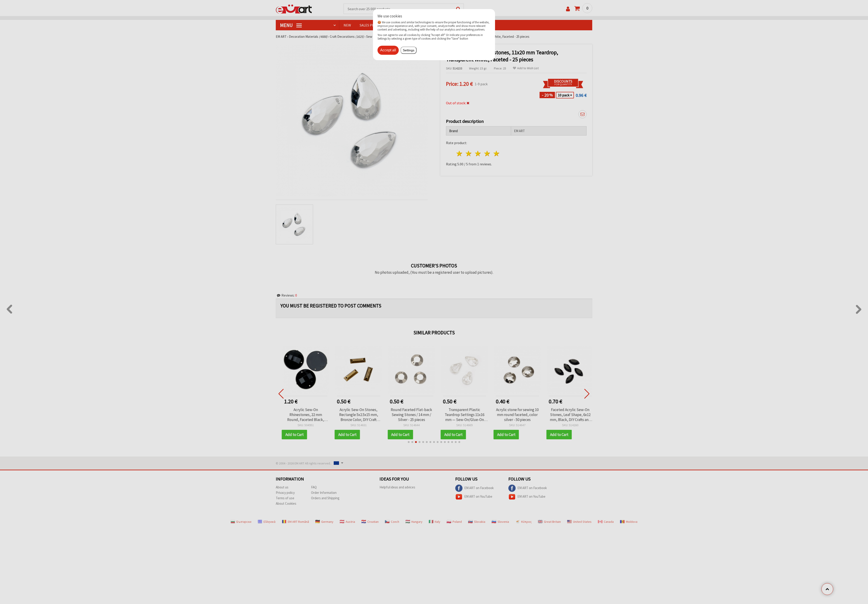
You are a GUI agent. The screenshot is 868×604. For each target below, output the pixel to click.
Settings (408, 50)
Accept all (388, 50)
